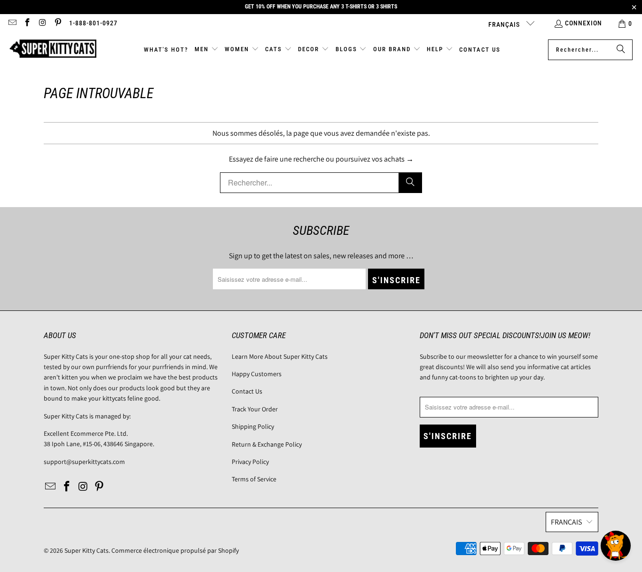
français (505, 24)
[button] (207, 50)
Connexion (583, 23)
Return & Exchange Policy (267, 444)
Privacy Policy (250, 461)
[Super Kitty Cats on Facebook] (27, 23)
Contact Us (247, 391)
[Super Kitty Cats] (52, 49)
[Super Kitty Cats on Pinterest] (58, 23)
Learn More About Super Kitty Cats (280, 356)
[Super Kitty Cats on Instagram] (42, 23)
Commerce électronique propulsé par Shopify (175, 550)
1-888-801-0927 (93, 23)
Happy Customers (257, 374)
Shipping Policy (253, 426)
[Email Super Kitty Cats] (11, 23)
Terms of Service (254, 479)
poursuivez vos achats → (375, 159)
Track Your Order (255, 409)
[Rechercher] (621, 49)
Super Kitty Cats (86, 550)
